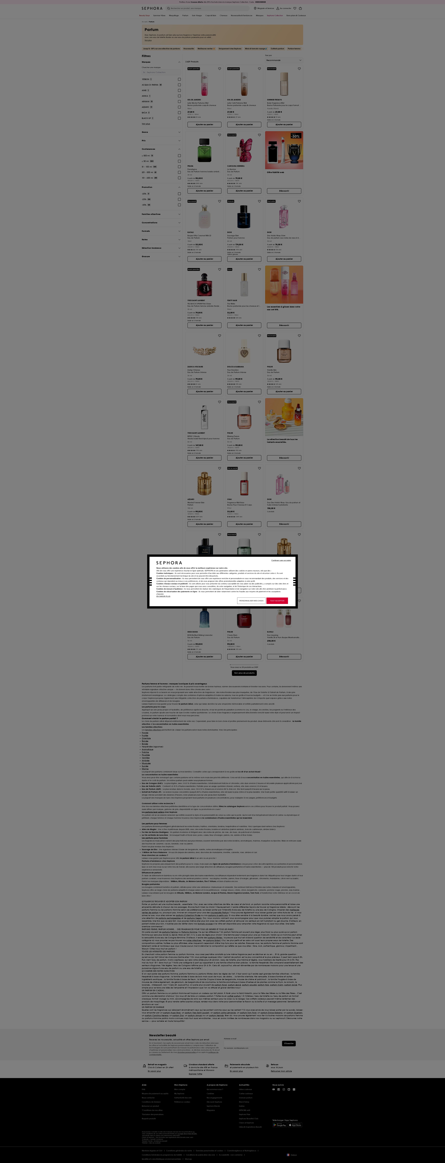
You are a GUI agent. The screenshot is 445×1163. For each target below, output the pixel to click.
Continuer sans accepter (281, 560)
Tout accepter (277, 601)
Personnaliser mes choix (251, 601)
